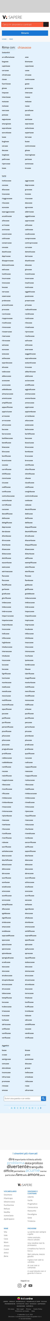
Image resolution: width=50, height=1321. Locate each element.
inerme (43, 1171)
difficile (8, 1171)
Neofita (7, 1212)
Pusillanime (9, 1205)
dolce (28, 1163)
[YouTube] (30, 1285)
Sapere (15, 17)
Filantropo (8, 1198)
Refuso (7, 1208)
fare (19, 1174)
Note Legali (20, 1309)
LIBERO (5, 1301)
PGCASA (44, 1301)
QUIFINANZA (41, 1304)
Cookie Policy (37, 1309)
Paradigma (32, 1214)
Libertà (31, 1197)
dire (11, 1159)
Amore (6, 1245)
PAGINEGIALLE (21, 1301)
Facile (30, 1200)
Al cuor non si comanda (33, 1266)
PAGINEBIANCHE (10, 1304)
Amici (6, 1252)
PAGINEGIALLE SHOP (33, 1301)
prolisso (37, 1163)
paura (42, 1175)
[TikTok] (25, 1285)
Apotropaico (9, 1219)
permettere (19, 1171)
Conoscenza (33, 1207)
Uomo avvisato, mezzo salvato (34, 1238)
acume (32, 1170)
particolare (10, 1175)
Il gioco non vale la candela (35, 1261)
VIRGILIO (12, 1301)
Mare (6, 1242)
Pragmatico (32, 1204)
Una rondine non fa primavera (36, 1244)
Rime (11, 39)
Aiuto (33, 1311)
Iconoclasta (8, 1215)
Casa (6, 1239)
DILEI (27, 1304)
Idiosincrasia (9, 1201)
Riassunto (32, 1210)
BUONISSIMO (21, 1306)
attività (38, 1159)
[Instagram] (19, 1285)
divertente (18, 1166)
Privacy (28, 1309)
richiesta (30, 1159)
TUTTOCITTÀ (20, 1304)
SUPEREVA (29, 1306)
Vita (5, 1232)
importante (20, 1159)
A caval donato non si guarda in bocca (37, 1272)
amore (33, 1174)
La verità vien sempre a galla (37, 1233)
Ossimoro (8, 1194)
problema (15, 1162)
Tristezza (31, 1221)
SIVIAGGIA (33, 1304)
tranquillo (36, 1167)
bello (24, 1175)
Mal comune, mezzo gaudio (36, 1255)
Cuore (6, 1249)
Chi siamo (11, 1309)
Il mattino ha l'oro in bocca (36, 1249)
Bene (6, 1256)
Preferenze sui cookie (22, 1311)
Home (4, 39)
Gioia (30, 1217)
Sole (5, 1235)
